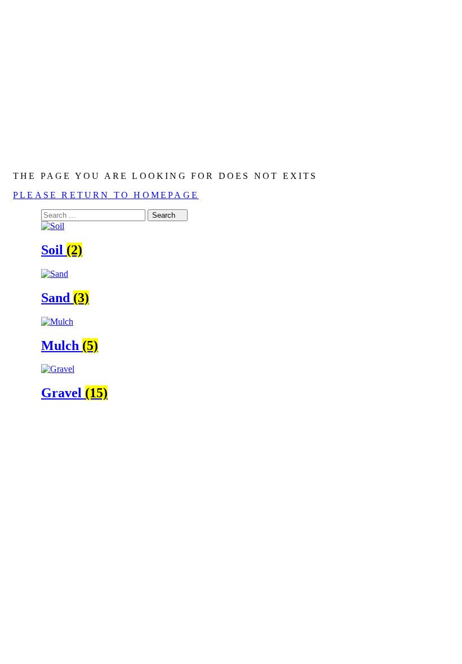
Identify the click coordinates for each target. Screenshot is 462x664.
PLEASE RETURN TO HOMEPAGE (106, 195)
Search (164, 215)
